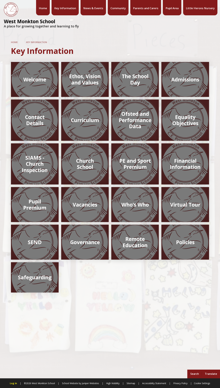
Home (14, 42)
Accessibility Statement (154, 383)
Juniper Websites (90, 383)
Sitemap (131, 383)
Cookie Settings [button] (202, 383)
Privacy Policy (180, 383)
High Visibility (113, 383)
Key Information (36, 42)
